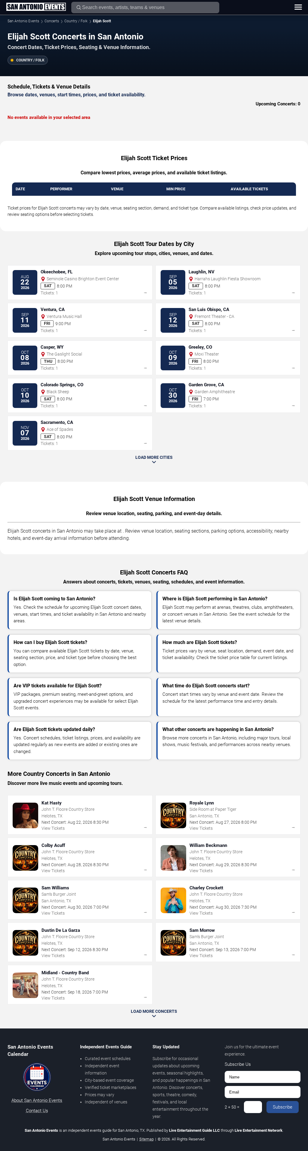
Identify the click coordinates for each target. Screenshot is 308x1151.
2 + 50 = (232, 1107)
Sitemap (146, 1139)
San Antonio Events (23, 21)
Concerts (52, 21)
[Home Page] (36, 7)
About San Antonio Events (36, 1100)
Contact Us (37, 1110)
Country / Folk (76, 21)
